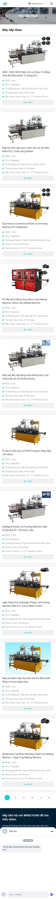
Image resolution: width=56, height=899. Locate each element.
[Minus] (52, 831)
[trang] (40, 797)
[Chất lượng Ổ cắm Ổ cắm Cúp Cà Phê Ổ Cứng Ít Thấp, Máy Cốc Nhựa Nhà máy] (28, 431)
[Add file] (4, 894)
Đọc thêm (28, 102)
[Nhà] (5, 4)
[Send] (52, 894)
